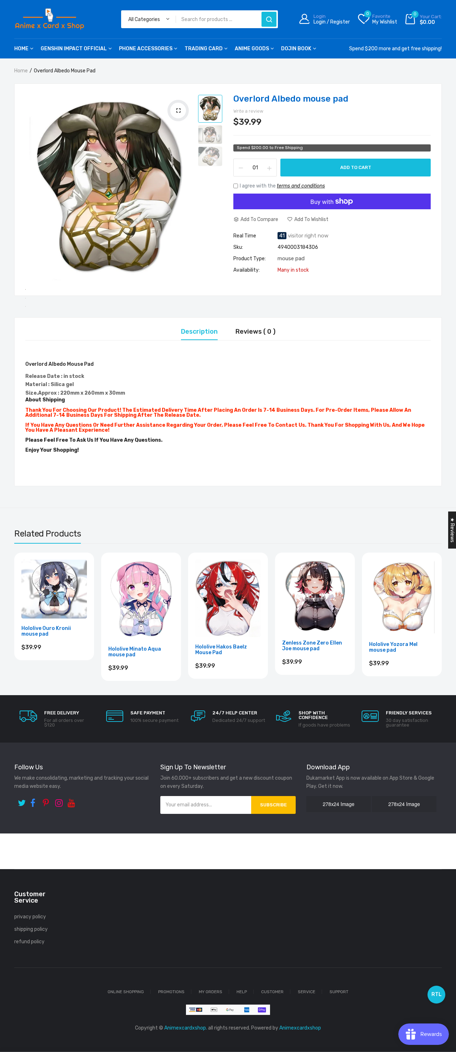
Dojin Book (296, 49)
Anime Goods (252, 49)
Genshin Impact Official (74, 49)
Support (339, 992)
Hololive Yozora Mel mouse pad (393, 647)
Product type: (249, 258)
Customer (272, 992)
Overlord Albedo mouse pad (290, 99)
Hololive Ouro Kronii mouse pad (46, 631)
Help (242, 992)
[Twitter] (22, 800)
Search (268, 19)
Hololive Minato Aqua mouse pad (134, 652)
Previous (14, 624)
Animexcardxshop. (185, 1028)
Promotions (171, 992)
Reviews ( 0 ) (255, 331)
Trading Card (204, 49)
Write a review (248, 111)
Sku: (238, 247)
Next (442, 624)
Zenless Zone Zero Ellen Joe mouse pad (312, 646)
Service (306, 992)
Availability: (246, 270)
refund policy (29, 942)
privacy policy (30, 917)
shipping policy (31, 929)
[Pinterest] (47, 800)
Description (199, 331)
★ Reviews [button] (452, 529)
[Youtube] (72, 800)
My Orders (210, 992)
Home (21, 49)
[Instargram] (59, 800)
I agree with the (282, 186)
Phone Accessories (145, 49)
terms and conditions (301, 186)
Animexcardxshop (300, 1028)
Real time (244, 236)
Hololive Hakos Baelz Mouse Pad (221, 650)
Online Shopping (126, 992)
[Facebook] (34, 800)
